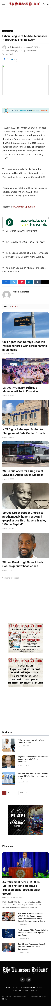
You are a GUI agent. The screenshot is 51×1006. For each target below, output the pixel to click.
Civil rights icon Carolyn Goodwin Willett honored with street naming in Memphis (24, 345)
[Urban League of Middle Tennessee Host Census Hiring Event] (25, 80)
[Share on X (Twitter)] (8, 59)
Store (40, 987)
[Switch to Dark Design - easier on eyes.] (43, 4)
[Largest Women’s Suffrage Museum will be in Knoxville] (25, 371)
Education (7, 877)
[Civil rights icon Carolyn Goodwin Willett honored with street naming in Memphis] (25, 325)
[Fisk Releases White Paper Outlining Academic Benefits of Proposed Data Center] (8, 933)
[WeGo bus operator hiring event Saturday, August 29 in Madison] (25, 454)
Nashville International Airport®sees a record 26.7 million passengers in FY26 (33, 776)
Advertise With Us (20, 991)
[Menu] (3, 3)
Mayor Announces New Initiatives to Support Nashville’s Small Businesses (33, 759)
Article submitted (16, 47)
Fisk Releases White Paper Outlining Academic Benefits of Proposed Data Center (33, 932)
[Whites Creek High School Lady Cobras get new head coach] (25, 545)
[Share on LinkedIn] (12, 59)
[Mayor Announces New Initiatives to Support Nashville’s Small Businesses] (8, 761)
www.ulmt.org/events (23, 206)
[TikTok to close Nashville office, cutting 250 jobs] (8, 745)
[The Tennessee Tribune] (24, 4)
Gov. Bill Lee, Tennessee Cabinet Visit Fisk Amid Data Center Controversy (31, 946)
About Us (10, 987)
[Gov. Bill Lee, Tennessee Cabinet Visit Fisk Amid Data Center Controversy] (8, 947)
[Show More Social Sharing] (16, 59)
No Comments (32, 51)
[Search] (47, 3)
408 (21, 793)
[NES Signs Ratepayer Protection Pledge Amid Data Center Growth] (25, 413)
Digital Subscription (25, 987)
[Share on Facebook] (4, 59)
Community (7, 31)
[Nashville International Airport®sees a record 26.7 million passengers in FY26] (8, 778)
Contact (35, 991)
